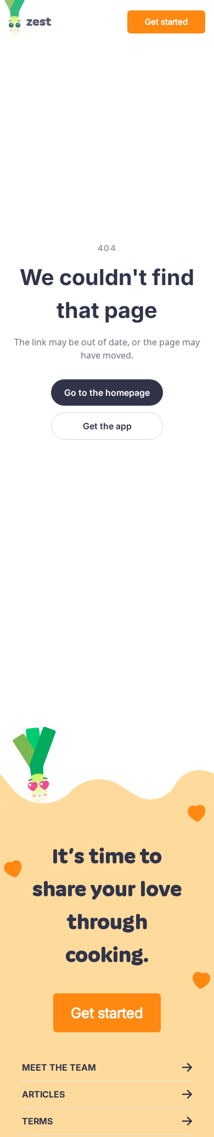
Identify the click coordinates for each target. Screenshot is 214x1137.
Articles (43, 1094)
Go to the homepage (107, 392)
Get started (166, 21)
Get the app (107, 425)
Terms (37, 1121)
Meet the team (59, 1067)
